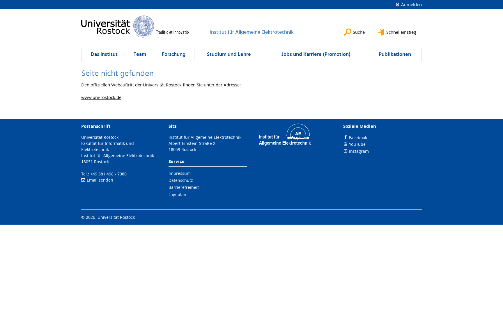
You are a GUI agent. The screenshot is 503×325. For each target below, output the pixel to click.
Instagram (359, 151)
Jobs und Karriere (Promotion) (315, 54)
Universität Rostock (99, 137)
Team (140, 54)
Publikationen (395, 54)
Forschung (173, 54)
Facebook (358, 137)
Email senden (100, 180)
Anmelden (411, 4)
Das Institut (104, 54)
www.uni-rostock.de (101, 97)
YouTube (357, 144)
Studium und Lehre (229, 54)
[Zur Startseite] (135, 26)
